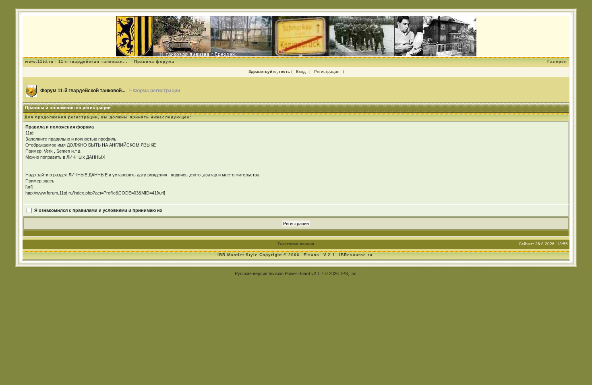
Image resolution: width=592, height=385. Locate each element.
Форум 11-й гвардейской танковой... (82, 90)
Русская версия (251, 273)
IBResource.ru (356, 255)
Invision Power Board (289, 273)
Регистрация (326, 71)
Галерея (557, 61)
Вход (301, 71)
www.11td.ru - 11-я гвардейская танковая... (76, 61)
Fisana (312, 255)
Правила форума (154, 61)
